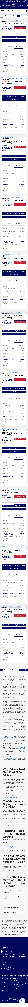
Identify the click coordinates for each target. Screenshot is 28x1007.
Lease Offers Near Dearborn (18, 765)
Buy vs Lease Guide (10, 845)
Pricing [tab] (18, 46)
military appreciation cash (16, 739)
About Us (24, 978)
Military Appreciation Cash (12, 826)
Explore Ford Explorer (18, 873)
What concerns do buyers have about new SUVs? (14, 897)
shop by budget (21, 748)
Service (11, 976)
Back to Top (23, 670)
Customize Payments (8, 36)
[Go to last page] (16, 670)
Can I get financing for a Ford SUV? (13, 907)
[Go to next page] (12, 670)
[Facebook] (3, 968)
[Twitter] (6, 968)
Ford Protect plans (14, 797)
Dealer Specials (9, 824)
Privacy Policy (6, 999)
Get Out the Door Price (21, 28)
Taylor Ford (2, 999)
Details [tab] (10, 46)
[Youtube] (9, 968)
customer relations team (14, 758)
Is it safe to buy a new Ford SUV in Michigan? (14, 891)
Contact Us (8, 951)
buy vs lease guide (20, 741)
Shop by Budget (9, 846)
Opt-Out (27, 999)
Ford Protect (16, 751)
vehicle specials (7, 737)
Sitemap (14, 999)
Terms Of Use (10, 1000)
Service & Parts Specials (11, 984)
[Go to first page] (5, 15)
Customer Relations (7, 851)
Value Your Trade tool (18, 747)
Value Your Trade (14, 40)
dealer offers (17, 737)
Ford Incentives (9, 825)
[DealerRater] (12, 968)
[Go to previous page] (8, 15)
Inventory (5, 976)
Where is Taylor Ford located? (12, 912)
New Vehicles (4, 978)
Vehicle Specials (10, 822)
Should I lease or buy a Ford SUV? (13, 903)
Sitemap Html (19, 999)
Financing (18, 976)
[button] (5, 21)
